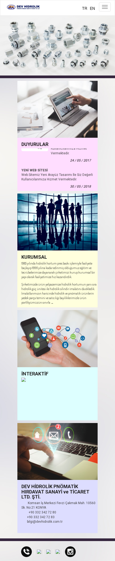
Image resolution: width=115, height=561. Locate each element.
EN (92, 8)
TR (84, 8)
